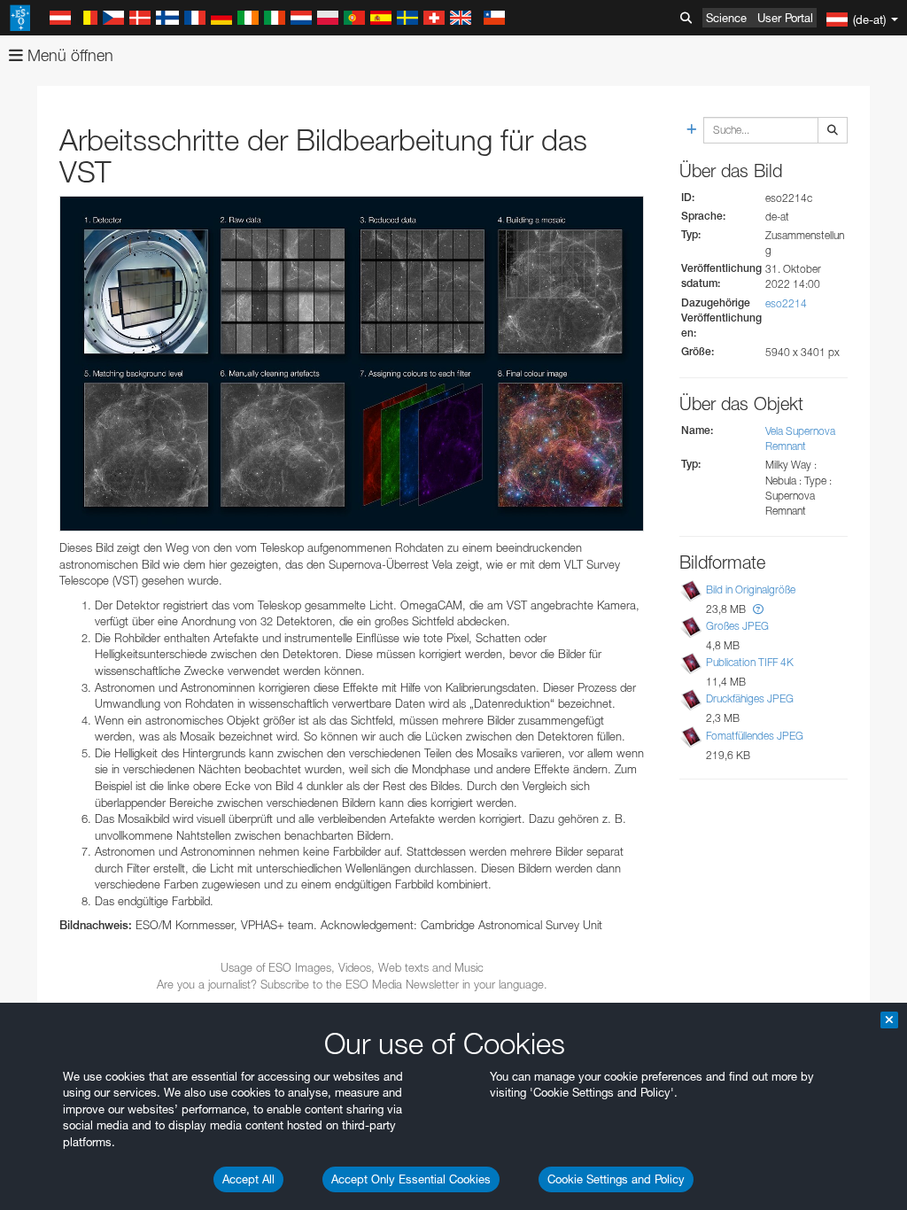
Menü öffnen (68, 55)
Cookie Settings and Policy (616, 1179)
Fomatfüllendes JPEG (754, 735)
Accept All (248, 1179)
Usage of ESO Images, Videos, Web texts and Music (352, 967)
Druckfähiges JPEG (750, 698)
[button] (758, 609)
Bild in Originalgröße (750, 589)
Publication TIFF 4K (750, 662)
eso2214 (786, 303)
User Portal (785, 18)
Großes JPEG (737, 625)
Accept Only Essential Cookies (411, 1179)
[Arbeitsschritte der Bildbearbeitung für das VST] (351, 364)
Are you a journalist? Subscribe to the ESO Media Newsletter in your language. (352, 984)
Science (726, 18)
